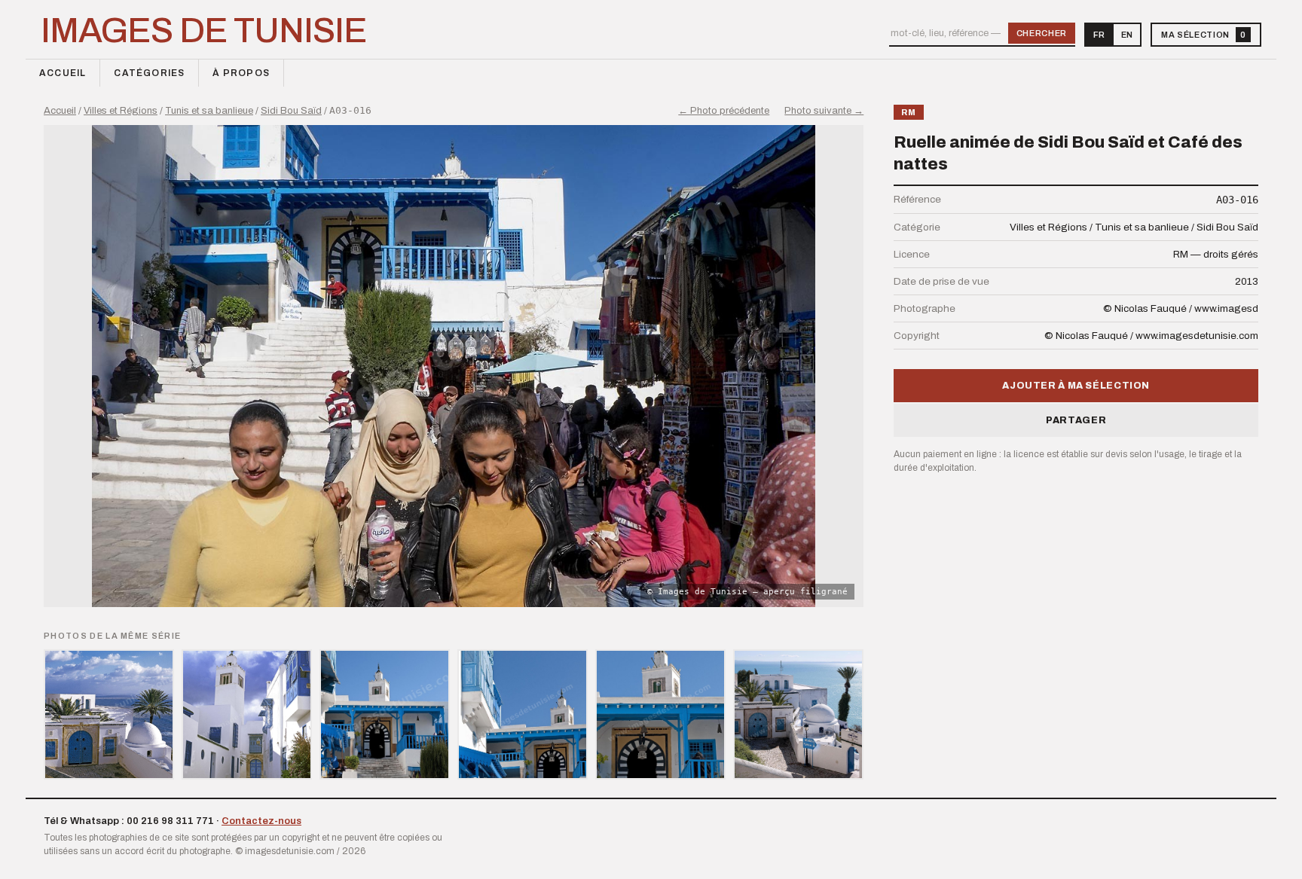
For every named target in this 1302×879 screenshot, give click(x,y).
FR (1099, 34)
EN (1126, 34)
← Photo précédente (723, 110)
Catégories (149, 73)
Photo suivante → (823, 110)
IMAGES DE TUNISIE (204, 31)
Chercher (1041, 33)
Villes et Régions (120, 110)
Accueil (62, 73)
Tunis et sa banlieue (209, 110)
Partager (1076, 420)
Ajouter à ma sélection (1076, 385)
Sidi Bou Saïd (291, 110)
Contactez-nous (261, 821)
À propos (241, 73)
